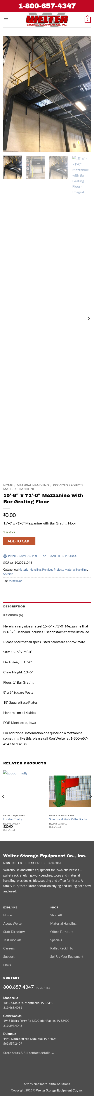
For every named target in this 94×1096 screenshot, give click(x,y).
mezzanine (15, 581)
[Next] (83, 94)
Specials (8, 574)
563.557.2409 (12, 1043)
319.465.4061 (12, 1007)
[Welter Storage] (47, 19)
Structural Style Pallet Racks (68, 819)
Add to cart (19, 541)
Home (8, 485)
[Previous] (10, 94)
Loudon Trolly (12, 819)
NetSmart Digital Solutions (52, 1084)
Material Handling (33, 485)
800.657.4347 (18, 987)
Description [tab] (14, 606)
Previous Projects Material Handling (64, 569)
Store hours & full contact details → (28, 1053)
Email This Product (63, 556)
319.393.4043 (12, 1025)
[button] (6, 19)
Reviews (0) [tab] (13, 615)
